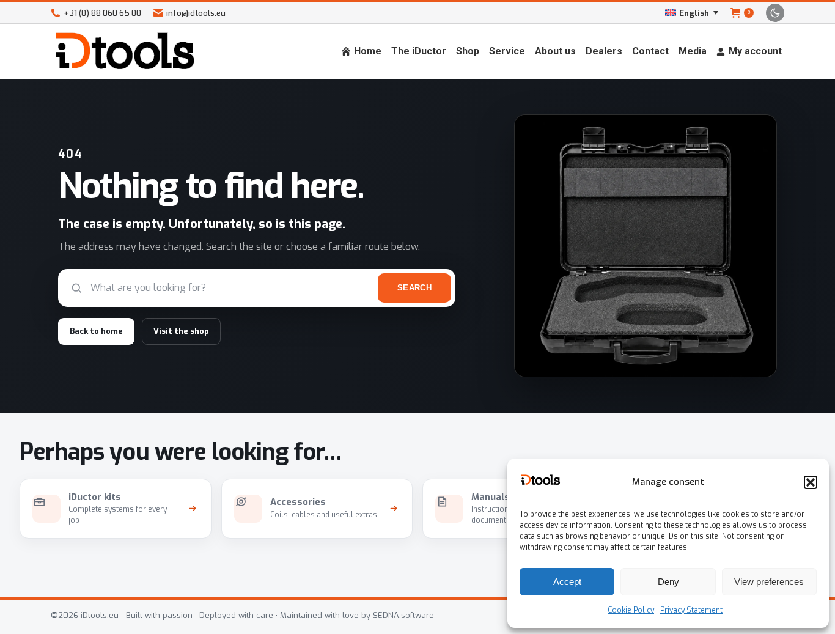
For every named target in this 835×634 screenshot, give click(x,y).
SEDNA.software (403, 615)
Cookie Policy (631, 610)
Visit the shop (181, 331)
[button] (810, 482)
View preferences (769, 582)
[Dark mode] (775, 13)
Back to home (96, 331)
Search (414, 287)
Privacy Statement (691, 610)
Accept (567, 582)
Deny (668, 582)
